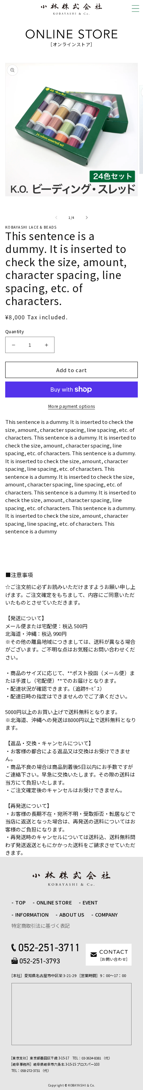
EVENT (90, 902)
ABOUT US (71, 914)
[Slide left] (56, 217)
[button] (135, 8)
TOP (20, 902)
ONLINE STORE (54, 902)
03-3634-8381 (91, 1058)
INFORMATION (32, 914)
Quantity (14, 331)
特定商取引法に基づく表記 (40, 925)
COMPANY (106, 914)
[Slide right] (86, 217)
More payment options (71, 406)
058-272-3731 (30, 1070)
